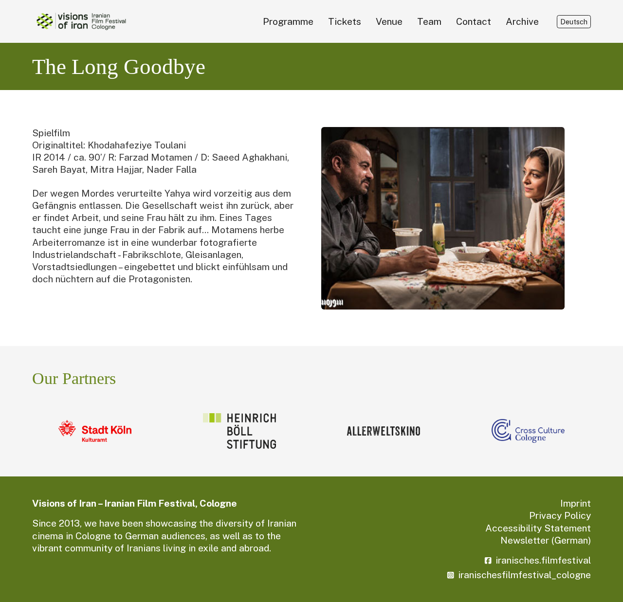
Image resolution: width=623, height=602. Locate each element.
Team (429, 21)
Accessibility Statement (538, 528)
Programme (288, 21)
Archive (522, 21)
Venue (389, 21)
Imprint (575, 503)
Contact (473, 21)
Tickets (344, 21)
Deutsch (573, 22)
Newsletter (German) (545, 540)
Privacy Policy (560, 515)
